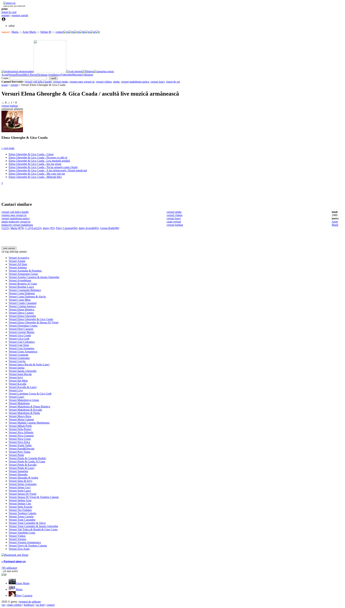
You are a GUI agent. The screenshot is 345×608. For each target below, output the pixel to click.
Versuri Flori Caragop (21, 328)
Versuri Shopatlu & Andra (23, 477)
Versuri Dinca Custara (21, 312)
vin (3, 604)
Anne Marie (29, 31)
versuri (14, 84)
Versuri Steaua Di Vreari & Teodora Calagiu (34, 497)
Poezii (20, 74)
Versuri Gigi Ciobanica (22, 341)
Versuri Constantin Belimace (25, 290)
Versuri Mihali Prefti (20, 425)
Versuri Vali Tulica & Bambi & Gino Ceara (33, 529)
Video (64, 74)
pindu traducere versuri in (15, 221)
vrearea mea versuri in (81, 81)
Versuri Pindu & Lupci (21, 467)
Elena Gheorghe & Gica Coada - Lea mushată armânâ (39, 160)
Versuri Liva (16, 390)
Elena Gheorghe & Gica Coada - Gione (31, 154)
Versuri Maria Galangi (21, 419)
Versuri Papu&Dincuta (21, 448)
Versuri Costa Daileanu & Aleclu (27, 296)
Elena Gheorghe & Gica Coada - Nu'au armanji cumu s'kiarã (43, 167)
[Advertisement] (43, 193)
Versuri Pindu (16, 455)
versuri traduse (9, 105)
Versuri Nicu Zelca (19, 442)
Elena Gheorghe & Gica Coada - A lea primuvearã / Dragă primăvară (48, 170)
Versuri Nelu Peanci (20, 429)
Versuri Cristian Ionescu (22, 306)
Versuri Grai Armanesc (21, 348)
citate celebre (14, 604)
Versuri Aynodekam (20, 280)
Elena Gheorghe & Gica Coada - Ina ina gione (35, 163)
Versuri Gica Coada (20, 335)
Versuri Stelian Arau (20, 500)
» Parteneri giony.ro (13, 561)
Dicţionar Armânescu (49, 74)
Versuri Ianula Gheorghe (22, 370)
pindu (116, 81)
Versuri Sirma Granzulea (22, 484)
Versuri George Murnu (21, 332)
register (5, 15)
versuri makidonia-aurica (135, 81)
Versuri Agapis (17, 260)
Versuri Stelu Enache (20, 506)
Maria (15, 31)
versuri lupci (157, 81)
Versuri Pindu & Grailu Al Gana (27, 461)
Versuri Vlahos (17, 535)
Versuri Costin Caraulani (22, 303)
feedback (29, 604)
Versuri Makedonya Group (24, 400)
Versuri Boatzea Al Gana (23, 283)
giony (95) (49, 228)
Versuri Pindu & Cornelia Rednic (27, 458)
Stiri (70, 74)
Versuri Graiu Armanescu (23, 351)
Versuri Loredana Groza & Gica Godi (30, 393)
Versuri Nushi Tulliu (20, 445)
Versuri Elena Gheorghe (22, 315)
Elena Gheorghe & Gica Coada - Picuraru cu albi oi (38, 157)
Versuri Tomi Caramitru (22, 519)
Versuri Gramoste (18, 354)
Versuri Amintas (18, 267)
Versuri (12, 74)
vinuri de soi (173, 81)
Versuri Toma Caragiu (21, 516)
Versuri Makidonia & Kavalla (25, 409)
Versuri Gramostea (19, 358)
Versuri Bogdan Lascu (21, 286)
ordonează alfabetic (12, 108)
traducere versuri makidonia (17, 224)
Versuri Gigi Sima (19, 345)
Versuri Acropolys (19, 257)
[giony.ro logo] (8, 2)
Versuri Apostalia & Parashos (25, 270)
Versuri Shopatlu (18, 474)
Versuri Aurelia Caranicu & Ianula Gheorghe (34, 277)
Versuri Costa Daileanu (22, 293)
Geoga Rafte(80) (109, 228)
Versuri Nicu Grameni (21, 435)
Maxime (77, 74)
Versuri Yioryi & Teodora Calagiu (28, 545)
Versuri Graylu (17, 361)
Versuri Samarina (18, 471)
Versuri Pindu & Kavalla (22, 464)
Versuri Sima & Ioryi (20, 480)
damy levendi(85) (89, 228)
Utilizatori (87, 74)
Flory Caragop (24, 595)
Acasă (4, 74)
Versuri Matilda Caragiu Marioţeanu (29, 422)
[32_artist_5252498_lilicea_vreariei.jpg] (12, 131)
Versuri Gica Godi (19, 338)
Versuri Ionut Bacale (20, 374)
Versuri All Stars (18, 264)
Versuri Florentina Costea (23, 325)
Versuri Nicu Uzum (20, 438)
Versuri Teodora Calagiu (22, 513)
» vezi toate (7, 148)
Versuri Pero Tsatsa (19, 451)
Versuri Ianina (16, 367)
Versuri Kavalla (17, 383)
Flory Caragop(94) (66, 228)
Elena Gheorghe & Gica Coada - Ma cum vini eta (37, 173)
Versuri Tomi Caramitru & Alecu (27, 522)
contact (60, 31)
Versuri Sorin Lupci (20, 490)
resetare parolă (20, 15)
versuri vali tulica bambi (38, 81)
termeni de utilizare (30, 601)
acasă (4, 84)
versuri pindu (60, 81)
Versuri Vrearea (17, 539)
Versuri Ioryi (16, 377)
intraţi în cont (8, 12)
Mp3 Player (30, 74)
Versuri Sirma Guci (19, 487)
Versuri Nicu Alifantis (21, 432)
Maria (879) (17, 228)
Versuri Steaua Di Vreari (22, 493)
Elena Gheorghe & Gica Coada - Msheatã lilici (35, 176)
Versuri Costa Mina (20, 299)
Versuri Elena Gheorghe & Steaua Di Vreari (33, 322)
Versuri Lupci (16, 396)
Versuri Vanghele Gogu (22, 532)
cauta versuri (174, 221)
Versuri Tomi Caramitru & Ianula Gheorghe (33, 526)
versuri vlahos (104, 81)
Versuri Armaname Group (23, 273)
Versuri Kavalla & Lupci (22, 387)
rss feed (40, 604)
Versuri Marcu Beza (20, 416)
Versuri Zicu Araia (19, 548)
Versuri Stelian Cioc (20, 503)
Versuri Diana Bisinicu (21, 309)
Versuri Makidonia (19, 403)
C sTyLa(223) (33, 228)
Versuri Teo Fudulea (20, 510)
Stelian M (45, 31)
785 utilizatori (9, 567)
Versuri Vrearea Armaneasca (25, 542)
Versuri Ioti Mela (18, 380)
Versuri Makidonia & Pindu (24, 412)
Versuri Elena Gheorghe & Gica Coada (31, 319)
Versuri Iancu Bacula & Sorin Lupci (29, 364)
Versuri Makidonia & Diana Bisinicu (29, 406)
